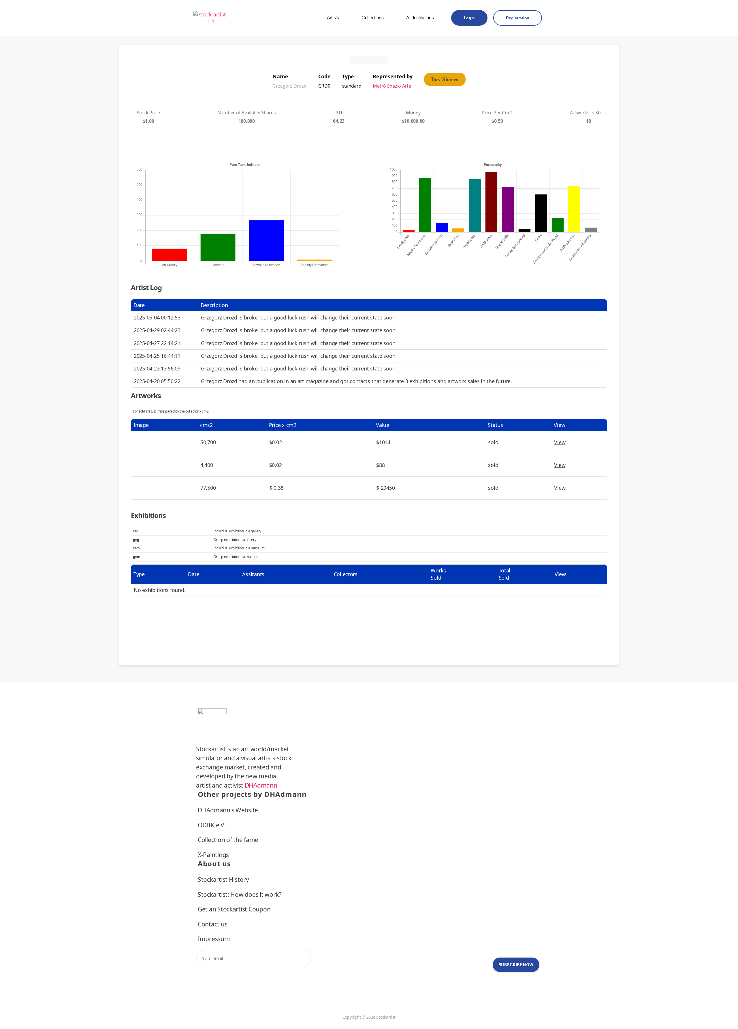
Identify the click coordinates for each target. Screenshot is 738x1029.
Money (413, 112)
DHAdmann (261, 785)
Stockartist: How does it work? (239, 894)
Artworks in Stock (588, 112)
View (559, 442)
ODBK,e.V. (212, 825)
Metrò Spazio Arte (392, 86)
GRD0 (324, 86)
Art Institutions (420, 17)
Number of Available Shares (246, 112)
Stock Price (148, 112)
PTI (339, 112)
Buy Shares (444, 79)
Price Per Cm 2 (497, 112)
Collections (373, 17)
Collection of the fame (228, 840)
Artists (333, 17)
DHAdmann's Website (228, 810)
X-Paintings (213, 855)
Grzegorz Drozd (289, 86)
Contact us (212, 924)
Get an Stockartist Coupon (234, 909)
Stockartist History (223, 879)
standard (352, 86)
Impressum (214, 939)
